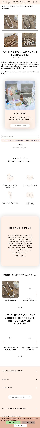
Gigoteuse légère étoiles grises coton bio (10, 349)
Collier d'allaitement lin (30, 300)
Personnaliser (20, 425)
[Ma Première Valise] (21, 2)
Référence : (16, 57)
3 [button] (21, 307)
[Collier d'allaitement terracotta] (11, 21)
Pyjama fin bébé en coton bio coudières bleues (30, 349)
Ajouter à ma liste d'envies (21, 161)
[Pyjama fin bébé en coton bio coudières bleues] (30, 338)
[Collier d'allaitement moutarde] (10, 289)
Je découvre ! (20, 126)
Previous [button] (4, 293)
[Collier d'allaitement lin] (30, 289)
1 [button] (18, 307)
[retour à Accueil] (2, 6)
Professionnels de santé (20, 397)
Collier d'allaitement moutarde (10, 301)
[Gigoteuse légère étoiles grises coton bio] (10, 338)
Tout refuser (29, 422)
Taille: (20, 145)
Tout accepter (14, 422)
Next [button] (36, 293)
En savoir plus (20, 228)
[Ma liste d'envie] (34, 2)
